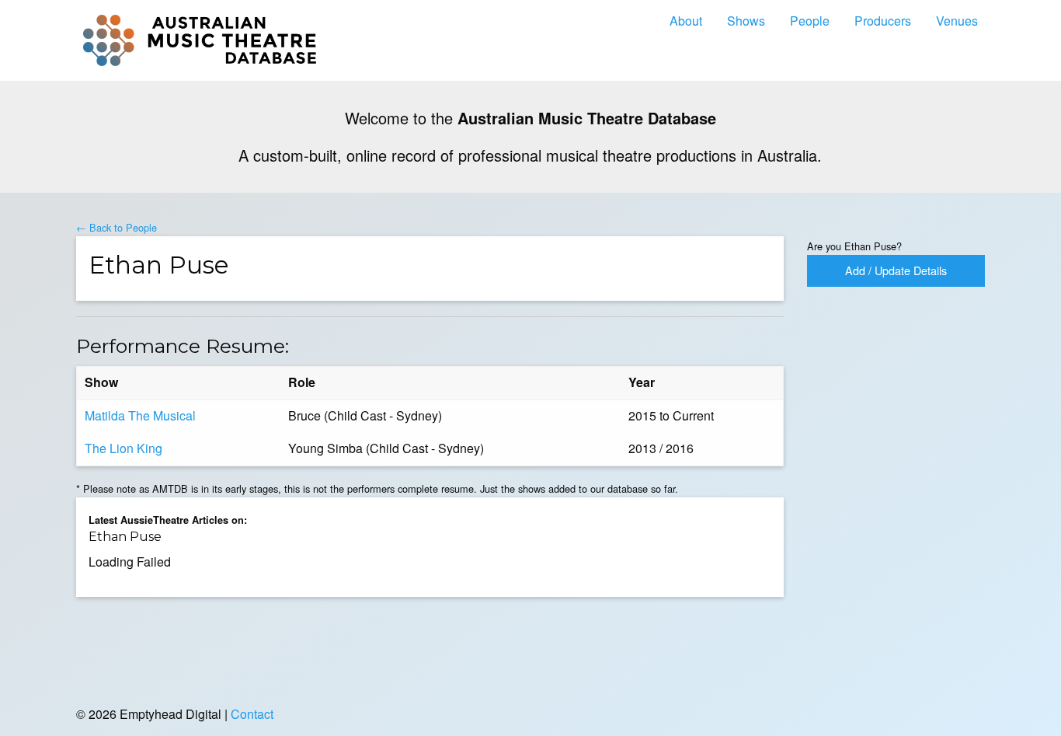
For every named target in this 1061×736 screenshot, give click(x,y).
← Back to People (116, 227)
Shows (746, 21)
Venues (957, 21)
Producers (882, 21)
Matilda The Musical (140, 415)
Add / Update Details (896, 270)
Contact (252, 714)
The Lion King (123, 448)
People (810, 21)
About (686, 21)
